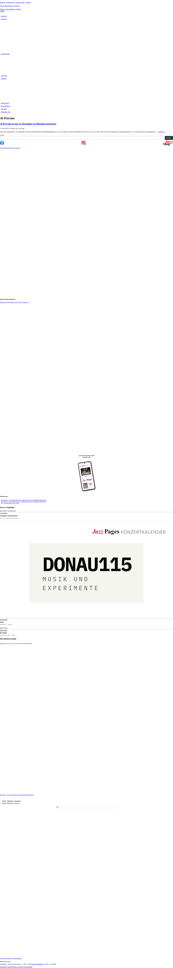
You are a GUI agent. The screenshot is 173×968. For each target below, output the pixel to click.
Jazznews (4, 16)
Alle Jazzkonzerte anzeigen (8, 638)
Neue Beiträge (5, 106)
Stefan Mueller (4, 500)
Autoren (28, 2)
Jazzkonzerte (5, 103)
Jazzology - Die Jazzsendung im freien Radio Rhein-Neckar (17, 795)
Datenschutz (10, 2)
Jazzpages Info (19, 2)
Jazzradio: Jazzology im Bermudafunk (11, 958)
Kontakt (2, 2)
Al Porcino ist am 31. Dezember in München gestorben (28, 123)
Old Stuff (4, 109)
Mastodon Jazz (5, 112)
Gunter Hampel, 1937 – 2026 (12, 503)
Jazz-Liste (4, 76)
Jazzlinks (4, 78)
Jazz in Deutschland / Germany (10, 6)
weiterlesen (161, 132)
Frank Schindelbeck (37, 964)
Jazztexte (4, 19)
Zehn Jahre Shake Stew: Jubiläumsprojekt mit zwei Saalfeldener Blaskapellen (28, 500)
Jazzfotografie (5, 54)
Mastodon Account (5, 961)
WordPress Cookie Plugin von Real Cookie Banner (16, 967)
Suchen (2, 135)
